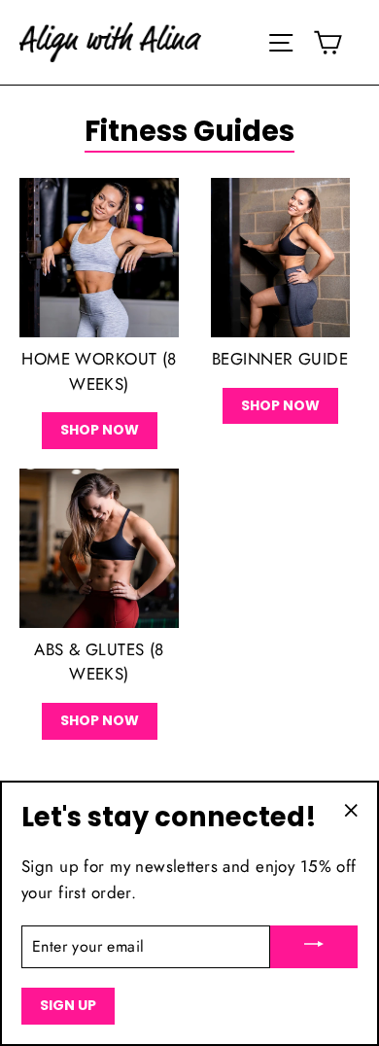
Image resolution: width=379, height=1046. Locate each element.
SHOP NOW (99, 429)
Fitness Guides (189, 131)
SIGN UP (68, 1005)
